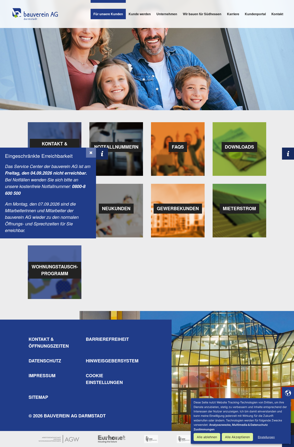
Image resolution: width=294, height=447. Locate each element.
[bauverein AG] (35, 14)
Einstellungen (266, 437)
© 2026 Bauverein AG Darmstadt (67, 415)
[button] (91, 153)
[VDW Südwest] (151, 439)
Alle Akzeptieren (237, 437)
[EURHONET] (111, 439)
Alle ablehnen (207, 437)
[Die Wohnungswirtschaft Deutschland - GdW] (184, 439)
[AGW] (59, 439)
